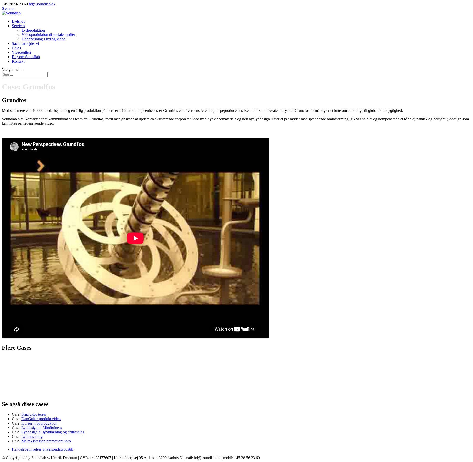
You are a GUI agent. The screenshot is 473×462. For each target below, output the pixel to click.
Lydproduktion (33, 30)
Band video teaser (33, 414)
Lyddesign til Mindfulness (41, 428)
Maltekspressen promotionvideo (46, 441)
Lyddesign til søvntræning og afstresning (52, 432)
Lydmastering (32, 436)
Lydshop (18, 21)
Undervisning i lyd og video (43, 39)
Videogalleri (21, 52)
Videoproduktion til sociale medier (48, 35)
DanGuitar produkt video (41, 419)
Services (18, 26)
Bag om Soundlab (26, 57)
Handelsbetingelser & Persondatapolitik (42, 449)
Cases (16, 48)
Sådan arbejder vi (25, 43)
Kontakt (18, 61)
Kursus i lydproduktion (39, 423)
